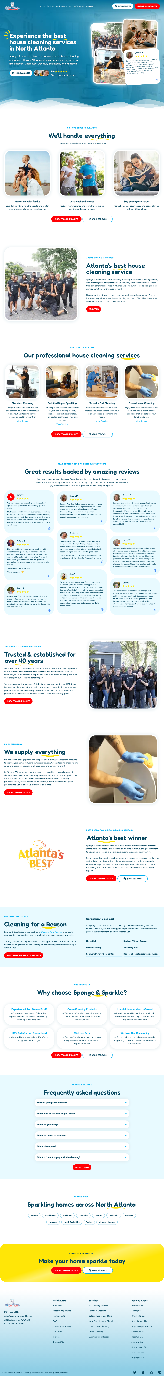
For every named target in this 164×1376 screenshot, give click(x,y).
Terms (27, 1372)
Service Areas (61, 6)
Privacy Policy (37, 1372)
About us (94, 309)
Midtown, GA (137, 1305)
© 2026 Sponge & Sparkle (12, 1372)
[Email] (160, 1372)
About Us (57, 1305)
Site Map (48, 1372)
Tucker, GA (136, 1310)
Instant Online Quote (147, 6)
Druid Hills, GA (138, 1316)
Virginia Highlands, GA (141, 1326)
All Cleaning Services (98, 1305)
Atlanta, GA (137, 1342)
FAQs (55, 1321)
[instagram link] (151, 1372)
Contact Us (58, 1342)
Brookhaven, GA (138, 1347)
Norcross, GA (137, 1352)
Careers (89, 6)
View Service (22, 421)
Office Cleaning (96, 1331)
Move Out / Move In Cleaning (102, 1321)
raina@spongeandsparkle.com (18, 1316)
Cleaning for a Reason (99, 1336)
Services (50, 6)
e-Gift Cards (79, 6)
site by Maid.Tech (61, 1372)
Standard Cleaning (97, 1310)
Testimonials (59, 1316)
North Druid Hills (139, 1321)
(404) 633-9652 (124, 6)
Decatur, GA (137, 1336)
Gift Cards (57, 1331)
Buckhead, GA (137, 1357)
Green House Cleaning (99, 1326)
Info (70, 6)
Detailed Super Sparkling (100, 1316)
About (42, 6)
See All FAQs (82, 1167)
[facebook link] (143, 1372)
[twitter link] (135, 1372)
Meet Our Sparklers (62, 1310)
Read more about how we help (24, 955)
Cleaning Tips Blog (62, 1326)
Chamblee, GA (138, 1331)
